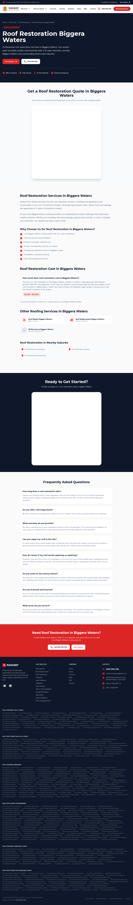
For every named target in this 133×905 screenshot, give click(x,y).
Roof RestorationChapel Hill (11, 814)
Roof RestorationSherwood (110, 831)
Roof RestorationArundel (29, 739)
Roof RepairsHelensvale (41, 719)
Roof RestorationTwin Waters (31, 890)
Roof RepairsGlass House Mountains (32, 853)
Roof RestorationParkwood (10, 754)
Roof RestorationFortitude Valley (78, 819)
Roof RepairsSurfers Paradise (11, 727)
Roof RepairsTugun (74, 727)
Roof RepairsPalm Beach (118, 723)
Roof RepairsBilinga (96, 713)
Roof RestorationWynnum (90, 839)
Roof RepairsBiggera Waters (78, 713)
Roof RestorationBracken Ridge (108, 808)
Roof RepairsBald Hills (109, 767)
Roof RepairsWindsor (122, 794)
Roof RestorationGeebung (99, 819)
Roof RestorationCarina (50, 812)
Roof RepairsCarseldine (27, 774)
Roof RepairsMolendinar (120, 721)
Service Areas (40, 8)
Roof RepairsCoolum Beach (66, 851)
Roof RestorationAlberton (10, 739)
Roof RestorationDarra (9, 816)
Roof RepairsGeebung (108, 778)
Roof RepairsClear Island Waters (110, 715)
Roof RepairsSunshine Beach (114, 861)
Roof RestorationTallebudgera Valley (60, 756)
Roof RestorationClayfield (71, 814)
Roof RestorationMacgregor (109, 825)
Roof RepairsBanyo (8, 769)
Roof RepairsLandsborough (115, 853)
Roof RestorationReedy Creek (51, 754)
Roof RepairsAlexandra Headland (12, 849)
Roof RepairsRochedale (61, 788)
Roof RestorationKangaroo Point (95, 823)
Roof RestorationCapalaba (31, 812)
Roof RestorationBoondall (87, 808)
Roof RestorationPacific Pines (72, 751)
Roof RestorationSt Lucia (97, 833)
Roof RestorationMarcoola (119, 879)
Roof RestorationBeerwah (76, 873)
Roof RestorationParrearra (76, 886)
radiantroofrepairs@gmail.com (116, 673)
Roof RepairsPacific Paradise (67, 859)
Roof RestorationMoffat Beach (77, 881)
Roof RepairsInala (27, 782)
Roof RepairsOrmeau (44, 723)
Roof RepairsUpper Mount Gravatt (47, 794)
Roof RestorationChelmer (31, 814)
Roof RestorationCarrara (10, 743)
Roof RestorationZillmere (109, 839)
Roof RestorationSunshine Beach (104, 888)
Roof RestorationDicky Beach (11, 877)
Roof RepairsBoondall (59, 769)
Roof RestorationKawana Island (12, 879)
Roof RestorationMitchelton (48, 827)
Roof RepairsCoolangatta (10, 717)
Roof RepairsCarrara (90, 715)
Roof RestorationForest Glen (50, 877)
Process (53, 9)
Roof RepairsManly (76, 784)
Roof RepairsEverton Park (100, 776)
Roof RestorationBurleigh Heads (78, 741)
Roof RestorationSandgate (90, 831)
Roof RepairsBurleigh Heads (51, 715)
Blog (79, 9)
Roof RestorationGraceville (32, 821)
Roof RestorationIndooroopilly (72, 823)
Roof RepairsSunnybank (26, 792)
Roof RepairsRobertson (43, 788)
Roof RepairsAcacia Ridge (10, 767)
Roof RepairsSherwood (9, 790)
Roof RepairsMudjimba (108, 857)
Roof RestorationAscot (88, 806)
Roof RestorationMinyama (56, 881)
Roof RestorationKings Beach (34, 879)
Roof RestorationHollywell (10, 747)
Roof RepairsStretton (9, 792)
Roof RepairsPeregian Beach (32, 861)
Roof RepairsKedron (83, 782)
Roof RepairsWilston (105, 794)
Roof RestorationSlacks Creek (11, 833)
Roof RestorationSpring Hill (56, 833)
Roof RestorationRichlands (106, 829)
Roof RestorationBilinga (109, 739)
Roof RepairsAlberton (9, 713)
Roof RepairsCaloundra (26, 851)
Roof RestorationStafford (116, 833)
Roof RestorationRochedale (31, 831)
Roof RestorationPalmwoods (56, 886)
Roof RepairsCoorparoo (27, 776)
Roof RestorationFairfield (92, 816)
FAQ (85, 9)
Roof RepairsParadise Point (11, 725)
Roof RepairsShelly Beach (74, 861)
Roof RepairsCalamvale (46, 772)
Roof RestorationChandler (109, 812)
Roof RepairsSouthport (120, 725)
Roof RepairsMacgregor (59, 784)
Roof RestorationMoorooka (69, 827)
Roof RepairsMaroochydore (65, 855)
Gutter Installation (41, 698)
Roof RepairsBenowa (59, 713)
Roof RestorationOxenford (51, 751)
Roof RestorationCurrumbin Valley (12, 745)
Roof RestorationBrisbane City (56, 810)
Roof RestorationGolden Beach (100, 877)
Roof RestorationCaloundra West (71, 875)
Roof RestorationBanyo (29, 808)
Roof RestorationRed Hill (87, 829)
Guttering (39, 677)
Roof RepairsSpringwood (86, 790)
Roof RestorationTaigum (73, 835)
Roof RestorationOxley (28, 829)
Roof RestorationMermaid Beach (110, 747)
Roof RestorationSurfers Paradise (12, 756)
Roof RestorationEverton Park (72, 816)
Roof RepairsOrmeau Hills (62, 723)
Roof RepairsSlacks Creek (28, 790)
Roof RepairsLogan (25, 784)
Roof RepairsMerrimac (88, 721)
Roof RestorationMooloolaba (119, 881)
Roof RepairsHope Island (97, 719)
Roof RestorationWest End (119, 837)
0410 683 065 (31, 61)
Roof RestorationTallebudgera (36, 756)
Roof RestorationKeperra (51, 825)
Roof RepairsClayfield (115, 774)
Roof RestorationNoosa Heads (98, 883)
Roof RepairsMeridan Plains (85, 855)
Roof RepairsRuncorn (79, 788)
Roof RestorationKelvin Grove (11, 825)
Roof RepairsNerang (28, 723)
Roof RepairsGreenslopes (47, 780)
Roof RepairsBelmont (42, 769)
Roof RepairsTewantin (9, 863)
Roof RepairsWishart (8, 796)
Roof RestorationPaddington (47, 829)
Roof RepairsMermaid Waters (68, 721)
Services (25, 8)
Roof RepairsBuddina (116, 849)
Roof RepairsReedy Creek (66, 725)
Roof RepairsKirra (113, 719)
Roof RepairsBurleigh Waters (72, 715)
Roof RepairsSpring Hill (68, 790)
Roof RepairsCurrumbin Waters (106, 717)
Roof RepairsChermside (97, 774)
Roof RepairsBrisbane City (10, 772)
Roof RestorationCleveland (90, 814)
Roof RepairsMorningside (28, 786)
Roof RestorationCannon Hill (11, 812)
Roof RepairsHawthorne (83, 780)
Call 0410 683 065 (58, 647)
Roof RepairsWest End (89, 794)
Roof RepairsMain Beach (27, 721)
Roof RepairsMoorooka (9, 786)
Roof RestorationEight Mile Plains (49, 816)
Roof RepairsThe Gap (115, 792)
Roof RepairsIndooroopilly (44, 782)
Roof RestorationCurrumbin (117, 743)
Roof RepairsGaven (24, 719)
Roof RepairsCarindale (9, 774)
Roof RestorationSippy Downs (81, 888)
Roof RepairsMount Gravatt (48, 786)
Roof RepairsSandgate (113, 788)
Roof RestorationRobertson (11, 831)
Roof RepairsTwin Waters (27, 863)
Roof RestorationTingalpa (30, 837)
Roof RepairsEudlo (121, 851)
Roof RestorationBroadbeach (11, 741)
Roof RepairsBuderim (9, 851)
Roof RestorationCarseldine (89, 812)
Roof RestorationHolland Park (33, 823)
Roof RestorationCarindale (69, 812)
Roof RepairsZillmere (63, 796)
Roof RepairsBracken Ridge (78, 769)
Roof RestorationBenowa (67, 739)
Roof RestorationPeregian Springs (36, 888)
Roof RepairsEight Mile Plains (80, 776)
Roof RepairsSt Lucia (104, 790)
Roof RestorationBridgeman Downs (13, 810)
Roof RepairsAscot (77, 767)
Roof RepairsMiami (104, 721)
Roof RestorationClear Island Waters (32, 743)
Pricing (62, 9)
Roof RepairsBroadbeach (113, 713)
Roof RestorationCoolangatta (55, 743)
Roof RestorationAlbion (31, 806)
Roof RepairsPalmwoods (87, 859)
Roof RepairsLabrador (9, 721)
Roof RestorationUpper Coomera (103, 756)
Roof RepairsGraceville (29, 780)
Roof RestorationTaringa (91, 835)
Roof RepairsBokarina (100, 849)
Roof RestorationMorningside (90, 827)
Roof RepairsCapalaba (99, 772)
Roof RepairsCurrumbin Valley (85, 717)
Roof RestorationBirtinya (94, 873)
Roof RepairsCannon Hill (81, 772)
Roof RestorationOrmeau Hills (30, 751)
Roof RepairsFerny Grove (10, 778)
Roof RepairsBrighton (119, 769)
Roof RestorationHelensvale (96, 745)
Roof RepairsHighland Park (60, 719)
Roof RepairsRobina (84, 725)
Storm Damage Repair (43, 701)
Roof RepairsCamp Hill (64, 772)
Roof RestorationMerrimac (34, 749)
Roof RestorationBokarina (113, 873)
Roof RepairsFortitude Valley (88, 778)
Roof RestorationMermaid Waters (12, 749)
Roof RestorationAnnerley (69, 806)
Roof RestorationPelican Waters (97, 886)
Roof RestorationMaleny (100, 879)
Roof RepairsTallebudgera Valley (54, 727)
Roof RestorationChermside (51, 814)
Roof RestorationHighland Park (118, 745)
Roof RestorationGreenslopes (53, 821)
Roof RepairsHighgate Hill (118, 780)
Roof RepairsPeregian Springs (53, 861)
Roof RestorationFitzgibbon (34, 819)
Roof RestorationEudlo (31, 877)
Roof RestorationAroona (36, 873)
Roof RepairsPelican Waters (11, 861)
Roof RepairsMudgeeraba (10, 723)
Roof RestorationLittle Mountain (79, 879)
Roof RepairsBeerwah (67, 849)
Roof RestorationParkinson (68, 829)
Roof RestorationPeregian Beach (12, 888)
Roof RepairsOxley (82, 786)
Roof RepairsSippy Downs (94, 861)
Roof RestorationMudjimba (58, 883)
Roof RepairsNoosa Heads (28, 859)
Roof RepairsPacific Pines (99, 723)
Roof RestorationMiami (53, 749)
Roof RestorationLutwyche (88, 825)
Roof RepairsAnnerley (61, 767)
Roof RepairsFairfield (117, 776)
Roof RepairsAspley (92, 767)
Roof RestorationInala (52, 823)
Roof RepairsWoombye (62, 863)
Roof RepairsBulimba (28, 772)
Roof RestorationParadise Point (115, 751)
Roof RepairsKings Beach (95, 853)
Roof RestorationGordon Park (11, 821)
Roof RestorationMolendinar (72, 749)
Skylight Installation (42, 692)
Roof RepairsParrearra (105, 859)
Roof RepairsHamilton (66, 780)
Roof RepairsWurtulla (79, 863)
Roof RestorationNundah (10, 829)
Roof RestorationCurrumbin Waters (37, 745)
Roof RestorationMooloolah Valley (13, 883)
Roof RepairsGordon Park (10, 780)
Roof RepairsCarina (116, 772)
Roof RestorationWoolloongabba (68, 839)
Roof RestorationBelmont (68, 808)
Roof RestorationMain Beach (88, 747)
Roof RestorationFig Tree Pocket (12, 819)
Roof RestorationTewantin (10, 890)
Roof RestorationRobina (71, 754)
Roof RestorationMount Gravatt (112, 827)
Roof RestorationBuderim (29, 875)
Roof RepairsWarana (45, 863)
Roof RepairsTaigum (64, 792)
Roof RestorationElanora (58, 745)
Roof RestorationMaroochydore (12, 881)
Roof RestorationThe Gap (10, 837)
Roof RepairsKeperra (9, 784)
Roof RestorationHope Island (31, 747)
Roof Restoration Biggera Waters (43, 22)
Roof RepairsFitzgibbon (50, 778)
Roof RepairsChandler (45, 774)
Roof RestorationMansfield (28, 827)
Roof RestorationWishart (47, 839)
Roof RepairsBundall (32, 715)
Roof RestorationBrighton (35, 810)
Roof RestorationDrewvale (28, 816)
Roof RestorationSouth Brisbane (34, 833)
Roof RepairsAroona (32, 849)
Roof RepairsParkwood (30, 725)
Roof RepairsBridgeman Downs (100, 769)
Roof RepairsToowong (26, 794)
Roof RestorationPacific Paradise (33, 886)
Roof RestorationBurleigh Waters (102, 741)
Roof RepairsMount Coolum (89, 857)
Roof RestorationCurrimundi (115, 875)
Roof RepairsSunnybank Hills (46, 792)
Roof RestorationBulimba (76, 810)
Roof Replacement (42, 671)
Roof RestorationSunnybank (30, 835)
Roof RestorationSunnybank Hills (52, 835)
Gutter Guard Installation (44, 689)
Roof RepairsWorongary (9, 729)
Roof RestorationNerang (113, 749)
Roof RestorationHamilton (74, 821)
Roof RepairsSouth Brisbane (49, 790)
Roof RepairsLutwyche (41, 784)
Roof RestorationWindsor (29, 839)
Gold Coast (12, 22)
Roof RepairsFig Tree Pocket (31, 778)
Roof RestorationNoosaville (11, 886)
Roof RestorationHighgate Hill (11, 823)
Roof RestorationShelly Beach (59, 888)
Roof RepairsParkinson (117, 786)
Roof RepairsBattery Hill (49, 849)
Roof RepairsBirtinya (83, 849)
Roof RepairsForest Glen (10, 853)
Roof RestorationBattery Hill (55, 873)
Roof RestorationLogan (70, 825)
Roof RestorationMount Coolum (37, 883)
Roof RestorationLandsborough (56, 879)
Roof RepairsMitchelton (110, 784)
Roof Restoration (24, 22)
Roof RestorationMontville (98, 881)
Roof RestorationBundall (57, 741)
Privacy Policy (89, 899)
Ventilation (39, 683)
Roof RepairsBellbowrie (25, 769)
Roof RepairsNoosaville (47, 859)
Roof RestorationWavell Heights (97, 837)
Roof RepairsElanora (8, 719)
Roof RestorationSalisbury (70, 831)
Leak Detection (41, 680)
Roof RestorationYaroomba (109, 890)
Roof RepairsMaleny (29, 855)
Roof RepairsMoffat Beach (10, 857)
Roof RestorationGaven (77, 745)
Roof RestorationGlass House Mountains (74, 877)
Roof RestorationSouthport (113, 754)
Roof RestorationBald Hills (10, 808)
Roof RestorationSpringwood (77, 833)
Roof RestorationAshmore (48, 739)
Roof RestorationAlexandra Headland (14, 873)
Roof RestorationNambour (78, 883)
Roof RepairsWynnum (47, 796)
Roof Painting (40, 686)
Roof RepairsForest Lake (68, 778)
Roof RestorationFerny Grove (113, 816)
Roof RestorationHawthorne (94, 821)
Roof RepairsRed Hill (8, 788)
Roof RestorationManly (9, 827)
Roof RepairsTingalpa (9, 794)
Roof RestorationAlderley (50, 806)
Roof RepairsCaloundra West (46, 851)
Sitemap (128, 899)
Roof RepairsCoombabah (29, 717)
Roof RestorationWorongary (33, 758)
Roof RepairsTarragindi (98, 792)
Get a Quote (125, 2)
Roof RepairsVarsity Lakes (112, 727)
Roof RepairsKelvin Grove (101, 782)
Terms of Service (101, 899)
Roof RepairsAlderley (44, 767)
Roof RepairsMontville (29, 857)
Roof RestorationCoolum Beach (94, 875)
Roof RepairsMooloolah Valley (67, 857)
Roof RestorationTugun (82, 756)
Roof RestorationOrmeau (10, 751)
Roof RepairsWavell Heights (70, 794)
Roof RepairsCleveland (9, 776)
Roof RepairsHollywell (79, 719)
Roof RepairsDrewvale (60, 776)
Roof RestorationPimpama (31, 754)
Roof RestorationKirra (50, 747)
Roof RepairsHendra (100, 780)
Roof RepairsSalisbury (96, 788)
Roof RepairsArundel (25, 713)
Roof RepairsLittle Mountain (11, 855)
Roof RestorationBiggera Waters (89, 739)
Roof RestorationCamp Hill (116, 810)
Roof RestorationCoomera (97, 743)
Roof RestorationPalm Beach (94, 751)
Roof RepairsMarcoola (46, 855)
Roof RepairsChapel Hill (62, 774)
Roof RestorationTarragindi (111, 835)
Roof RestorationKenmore (32, 825)
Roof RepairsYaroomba (96, 863)
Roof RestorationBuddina (10, 875)
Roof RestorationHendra (113, 821)
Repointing (39, 695)
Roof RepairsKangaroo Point (64, 782)
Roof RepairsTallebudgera (32, 727)
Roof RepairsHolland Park (10, 782)
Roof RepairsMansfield (92, 784)
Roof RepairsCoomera (48, 717)
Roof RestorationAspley (105, 806)
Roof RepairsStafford (120, 790)
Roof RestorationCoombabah (77, 743)
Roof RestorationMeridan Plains (35, 881)
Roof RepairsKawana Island (75, 853)
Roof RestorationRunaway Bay (92, 754)
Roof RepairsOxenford (81, 723)
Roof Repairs (40, 669)
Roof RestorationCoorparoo (111, 814)
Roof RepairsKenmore (119, 782)
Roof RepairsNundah (66, 786)
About (71, 671)
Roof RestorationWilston (10, 839)
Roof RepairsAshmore (42, 713)
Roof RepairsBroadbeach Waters (12, 715)
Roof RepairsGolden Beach (55, 853)
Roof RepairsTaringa (81, 792)
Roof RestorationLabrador (68, 747)
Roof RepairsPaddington (98, 786)
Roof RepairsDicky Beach (105, 851)
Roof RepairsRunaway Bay (101, 725)
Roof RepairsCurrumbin (65, 717)
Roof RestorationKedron (115, 823)
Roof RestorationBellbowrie (48, 808)
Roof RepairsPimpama (48, 725)
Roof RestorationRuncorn (51, 831)
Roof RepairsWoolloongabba (28, 796)
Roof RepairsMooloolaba (47, 857)
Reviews (71, 9)
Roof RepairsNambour (9, 859)
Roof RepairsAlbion (28, 767)
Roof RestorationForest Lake (56, 819)
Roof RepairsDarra (44, 776)
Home (4, 22)
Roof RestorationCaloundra (48, 875)
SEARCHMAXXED (20, 900)
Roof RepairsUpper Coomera (92, 727)
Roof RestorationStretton (10, 835)
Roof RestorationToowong (49, 837)
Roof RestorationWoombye (70, 890)
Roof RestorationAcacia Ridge (11, 806)
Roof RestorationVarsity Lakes (11, 758)
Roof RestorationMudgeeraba (93, 749)
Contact (93, 9)
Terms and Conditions (116, 899)
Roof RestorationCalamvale (96, 810)
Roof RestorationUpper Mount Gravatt (72, 837)
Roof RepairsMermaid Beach (47, 721)
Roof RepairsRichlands (26, 788)
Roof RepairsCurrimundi (86, 851)
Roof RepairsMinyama (104, 855)
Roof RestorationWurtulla (90, 890)
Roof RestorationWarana (51, 890)
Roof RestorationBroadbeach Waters (35, 741)
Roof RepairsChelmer (80, 774)
